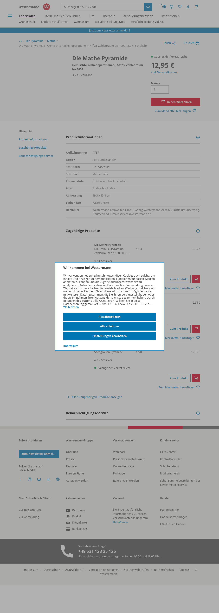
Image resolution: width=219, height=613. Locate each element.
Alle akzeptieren (110, 317)
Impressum (70, 346)
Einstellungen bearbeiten (109, 336)
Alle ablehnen (109, 326)
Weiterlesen (71, 307)
